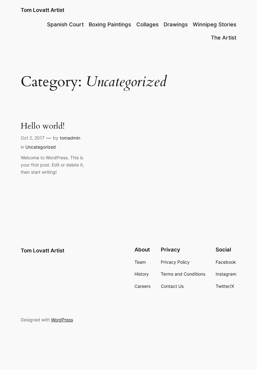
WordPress (62, 319)
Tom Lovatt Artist (42, 10)
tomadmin (70, 137)
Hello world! (43, 126)
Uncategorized (40, 147)
